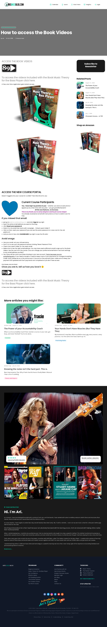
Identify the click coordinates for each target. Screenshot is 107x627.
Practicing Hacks (61, 340)
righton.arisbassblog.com (18, 222)
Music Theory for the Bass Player (38, 571)
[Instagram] (51, 594)
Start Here (76, 4)
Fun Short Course (34, 583)
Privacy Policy (37, 617)
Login (98, 4)
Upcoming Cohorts (60, 571)
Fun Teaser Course (34, 581)
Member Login (58, 575)
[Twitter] (48, 594)
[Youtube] (58, 594)
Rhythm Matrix (33, 575)
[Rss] (62, 594)
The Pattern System (34, 579)
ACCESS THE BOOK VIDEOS (17, 61)
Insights (88, 4)
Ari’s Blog (56, 577)
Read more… (8, 549)
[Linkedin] (55, 594)
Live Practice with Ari (60, 569)
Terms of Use (47, 617)
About (56, 579)
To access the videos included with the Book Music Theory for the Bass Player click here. (35, 79)
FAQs (55, 581)
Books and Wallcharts (8, 27)
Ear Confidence (33, 573)
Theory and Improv (11, 378)
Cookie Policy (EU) (68, 617)
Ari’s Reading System (35, 577)
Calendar (55, 4)
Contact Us (57, 583)
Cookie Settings (57, 617)
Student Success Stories (61, 573)
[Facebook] (44, 594)
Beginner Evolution (34, 569)
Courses (7, 338)
